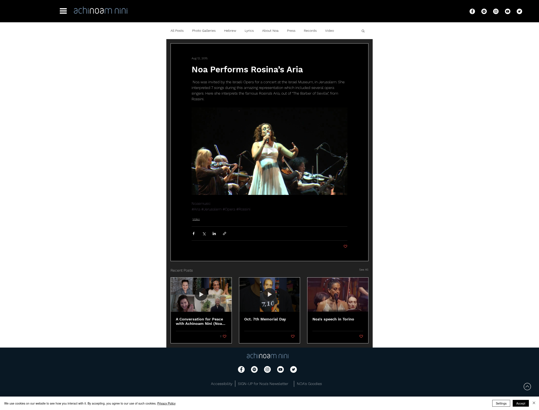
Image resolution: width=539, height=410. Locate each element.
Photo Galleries (204, 31)
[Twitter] (519, 11)
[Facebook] (472, 11)
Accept (520, 403)
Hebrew (230, 31)
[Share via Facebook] (194, 233)
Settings (501, 403)
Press (291, 31)
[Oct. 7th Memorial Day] (269, 295)
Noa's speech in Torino (333, 319)
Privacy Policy (166, 403)
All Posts (177, 31)
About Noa (270, 31)
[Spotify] (484, 11)
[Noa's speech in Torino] (337, 295)
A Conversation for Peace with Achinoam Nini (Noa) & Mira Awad (199, 321)
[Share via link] (225, 233)
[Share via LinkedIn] (214, 233)
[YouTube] (507, 11)
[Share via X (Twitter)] (204, 233)
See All (363, 269)
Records (310, 31)
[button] (63, 11)
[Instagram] (496, 11)
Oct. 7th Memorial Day (265, 319)
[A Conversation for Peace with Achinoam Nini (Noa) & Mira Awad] (201, 295)
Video (329, 31)
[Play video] (269, 151)
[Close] (533, 403)
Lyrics (249, 31)
